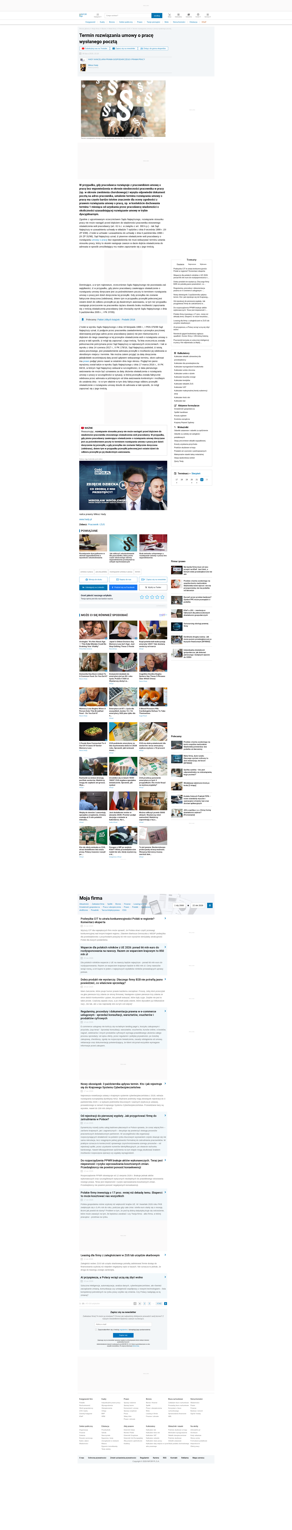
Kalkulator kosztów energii (185, 377)
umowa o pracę (86, 572)
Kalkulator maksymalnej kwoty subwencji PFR (190, 392)
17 (177, 480)
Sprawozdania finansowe (177, 1383)
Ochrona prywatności (97, 1427)
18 (182, 480)
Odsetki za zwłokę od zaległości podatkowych (187, 435)
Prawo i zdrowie (129, 1388)
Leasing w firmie (140, 904)
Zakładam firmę (98, 904)
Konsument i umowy (131, 1377)
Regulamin (144, 1427)
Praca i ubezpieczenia (112, 907)
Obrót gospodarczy (86, 1377)
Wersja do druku (95, 579)
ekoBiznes (83, 910)
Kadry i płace (84, 1410)
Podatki (135, 907)
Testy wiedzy (106, 1418)
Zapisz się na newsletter (156, 579)
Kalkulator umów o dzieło (184, 373)
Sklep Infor (128, 1385)
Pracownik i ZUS (124, 29)
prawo (86, 361)
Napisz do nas (125, 579)
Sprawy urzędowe (130, 1380)
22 (202, 480)
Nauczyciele (106, 1404)
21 (197, 480)
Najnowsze (192, 264)
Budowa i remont (196, 1380)
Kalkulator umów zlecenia (184, 370)
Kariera (156, 1427)
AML (170, 1385)
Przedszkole (106, 1399)
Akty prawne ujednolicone (133, 1410)
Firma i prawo (178, 561)
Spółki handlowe (181, 412)
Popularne (180, 264)
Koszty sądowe (180, 416)
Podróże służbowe (174, 1407)
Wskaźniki (182, 427)
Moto (167, 22)
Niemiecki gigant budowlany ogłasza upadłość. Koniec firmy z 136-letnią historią (190, 335)
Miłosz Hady (93, 65)
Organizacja (83, 1399)
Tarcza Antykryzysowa (111, 910)
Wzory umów (195, 1407)
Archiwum (194, 1402)
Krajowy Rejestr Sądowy (184, 422)
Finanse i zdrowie (152, 1385)
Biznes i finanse (151, 1372)
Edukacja (193, 22)
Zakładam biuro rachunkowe (178, 1372)
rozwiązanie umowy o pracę (121, 572)
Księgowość (90, 22)
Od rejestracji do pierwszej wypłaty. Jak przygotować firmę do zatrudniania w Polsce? (189, 302)
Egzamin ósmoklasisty (109, 1415)
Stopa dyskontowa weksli (184, 458)
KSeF (204, 22)
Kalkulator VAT (180, 387)
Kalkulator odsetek (152, 1407)
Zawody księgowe (85, 1383)
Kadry (102, 22)
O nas (81, 1427)
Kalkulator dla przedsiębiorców (186, 363)
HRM (103, 1385)
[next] (165, 1303)
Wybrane (203, 264)
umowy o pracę (99, 240)
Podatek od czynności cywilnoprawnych (190, 451)
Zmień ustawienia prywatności (123, 1427)
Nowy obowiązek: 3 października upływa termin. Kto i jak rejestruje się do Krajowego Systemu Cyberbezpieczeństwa (191, 296)
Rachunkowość (84, 1375)
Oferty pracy (194, 1415)
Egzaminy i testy (107, 1407)
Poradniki (95, 910)
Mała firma (112, 29)
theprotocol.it (195, 1413)
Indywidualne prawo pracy (111, 1372)
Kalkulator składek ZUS (183, 384)
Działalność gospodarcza (184, 409)
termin (137, 572)
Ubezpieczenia (107, 1377)
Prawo (139, 22)
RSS (164, 1427)
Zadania (82, 1404)
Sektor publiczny (126, 22)
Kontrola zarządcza (182, 419)
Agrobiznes (145, 907)
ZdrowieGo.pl (195, 1399)
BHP (103, 1383)
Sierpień (196, 473)
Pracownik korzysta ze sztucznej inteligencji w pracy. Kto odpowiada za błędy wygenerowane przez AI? (191, 341)
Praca (126, 1383)
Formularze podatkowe (198, 1410)
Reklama (185, 1427)
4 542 (159, 1304)
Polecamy (176, 736)
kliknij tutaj (136, 1346)
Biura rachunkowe (175, 1368)
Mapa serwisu (198, 1427)
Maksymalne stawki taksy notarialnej (189, 454)
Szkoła (104, 1402)
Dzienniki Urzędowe (131, 1404)
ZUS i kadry (83, 1380)
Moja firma (95, 29)
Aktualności (84, 904)
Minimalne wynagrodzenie (177, 1402)
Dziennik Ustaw (129, 1399)
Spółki (109, 904)
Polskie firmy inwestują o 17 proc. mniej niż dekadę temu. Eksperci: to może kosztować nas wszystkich (190, 315)
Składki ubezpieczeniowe (177, 1404)
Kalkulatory (183, 353)
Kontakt (174, 1427)
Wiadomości (194, 1372)
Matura (104, 1413)
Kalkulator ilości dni (182, 397)
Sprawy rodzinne (130, 1372)
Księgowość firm (86, 1368)
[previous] (135, 1303)
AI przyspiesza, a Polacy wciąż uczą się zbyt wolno (191, 328)
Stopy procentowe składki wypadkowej (190, 441)
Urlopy (104, 1380)
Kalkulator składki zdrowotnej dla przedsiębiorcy (187, 358)
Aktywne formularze (188, 405)
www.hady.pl (85, 519)
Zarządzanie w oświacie (110, 1410)
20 (192, 480)
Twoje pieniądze (153, 22)
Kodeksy (127, 1413)
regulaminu (124, 1330)
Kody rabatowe (195, 1404)
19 (187, 480)
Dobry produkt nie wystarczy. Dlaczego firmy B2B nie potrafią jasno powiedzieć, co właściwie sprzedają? (191, 283)
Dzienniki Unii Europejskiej (133, 1407)
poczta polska (101, 572)
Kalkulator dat (179, 401)
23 (207, 480)
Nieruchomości (179, 22)
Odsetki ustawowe (174, 1410)
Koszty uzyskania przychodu (185, 444)
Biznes (112, 22)
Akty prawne (129, 1395)
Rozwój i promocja (86, 1407)
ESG (124, 910)
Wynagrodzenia (107, 1375)
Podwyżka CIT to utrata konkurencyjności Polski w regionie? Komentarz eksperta (190, 270)
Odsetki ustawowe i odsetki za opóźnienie (191, 430)
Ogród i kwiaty (195, 1383)
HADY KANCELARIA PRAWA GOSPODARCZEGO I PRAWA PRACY (116, 59)
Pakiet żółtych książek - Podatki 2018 (116, 319)
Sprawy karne (129, 1375)
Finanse (127, 904)
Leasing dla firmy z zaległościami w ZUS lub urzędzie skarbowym (191, 322)
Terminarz (183, 473)
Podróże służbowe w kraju (185, 448)
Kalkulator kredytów (182, 380)
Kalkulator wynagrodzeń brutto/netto (188, 367)
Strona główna (84, 29)
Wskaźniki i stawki (175, 1395)
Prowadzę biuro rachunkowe (178, 1375)
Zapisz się (123, 1335)
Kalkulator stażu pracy (154, 1410)
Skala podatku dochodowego (178, 1413)
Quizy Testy (179, 461)
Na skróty (194, 1395)
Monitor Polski (129, 1402)
